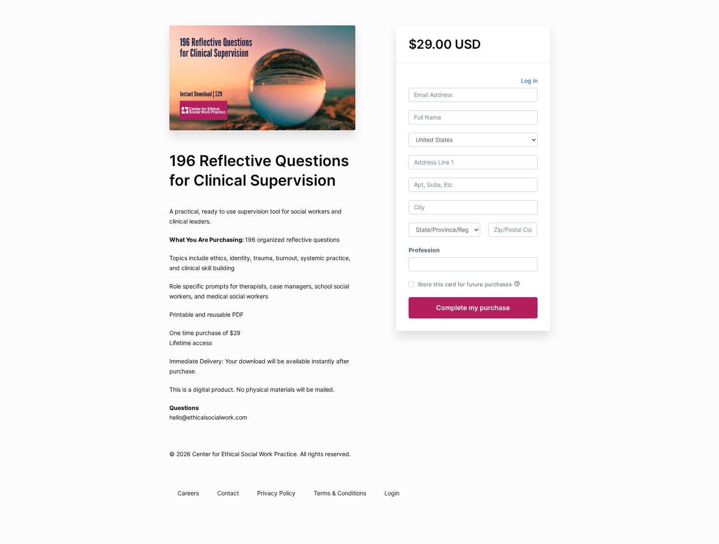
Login (391, 493)
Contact (228, 493)
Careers (188, 493)
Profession (424, 249)
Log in (529, 80)
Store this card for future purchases (469, 284)
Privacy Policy (276, 493)
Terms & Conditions (340, 493)
